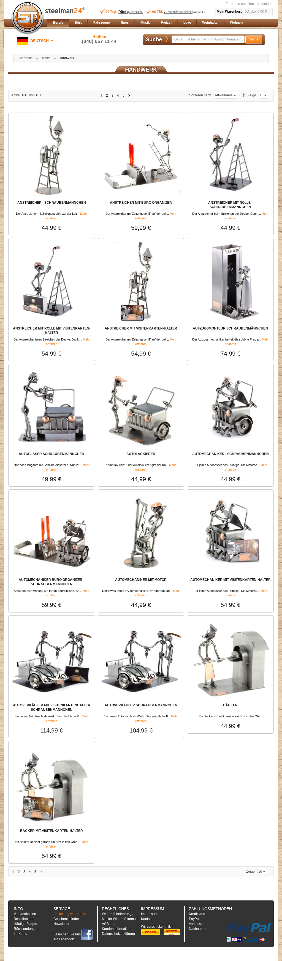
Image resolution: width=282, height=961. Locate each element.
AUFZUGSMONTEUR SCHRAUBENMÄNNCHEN (230, 328)
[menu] (161, 23)
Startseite (26, 58)
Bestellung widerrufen (69, 914)
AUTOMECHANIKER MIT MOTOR (141, 580)
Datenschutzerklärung (118, 934)
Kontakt (146, 919)
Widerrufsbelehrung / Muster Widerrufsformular (121, 916)
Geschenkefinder (66, 919)
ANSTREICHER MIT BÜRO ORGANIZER (141, 203)
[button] (36, 41)
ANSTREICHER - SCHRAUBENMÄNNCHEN (51, 203)
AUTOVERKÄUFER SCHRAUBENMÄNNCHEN (141, 705)
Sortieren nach (200, 95)
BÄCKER (230, 705)
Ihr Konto (20, 934)
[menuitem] (58, 23)
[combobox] (208, 39)
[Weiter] (129, 95)
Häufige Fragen (25, 924)
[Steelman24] (27, 18)
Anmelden (265, 4)
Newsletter (61, 924)
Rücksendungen (26, 929)
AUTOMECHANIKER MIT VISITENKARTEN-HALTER (230, 580)
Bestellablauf (23, 919)
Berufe (46, 58)
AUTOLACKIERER (140, 454)
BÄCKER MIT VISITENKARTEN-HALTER (51, 831)
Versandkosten (25, 914)
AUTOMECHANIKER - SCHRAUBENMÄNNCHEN (230, 454)
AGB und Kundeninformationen (118, 926)
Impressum (149, 914)
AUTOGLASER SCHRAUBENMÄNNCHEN (51, 454)
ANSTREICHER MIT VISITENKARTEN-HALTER (141, 328)
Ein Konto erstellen (240, 4)
